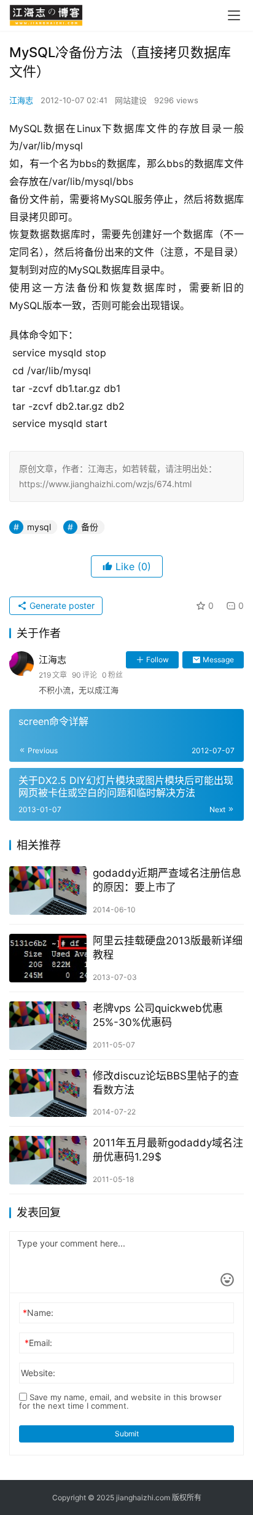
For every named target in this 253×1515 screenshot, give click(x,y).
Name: (38, 1312)
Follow (157, 659)
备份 (89, 527)
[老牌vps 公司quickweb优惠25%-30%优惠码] (48, 1025)
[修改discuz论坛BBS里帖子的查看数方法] (48, 1093)
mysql (39, 527)
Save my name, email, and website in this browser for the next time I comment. (120, 1401)
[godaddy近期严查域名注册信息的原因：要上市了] (48, 890)
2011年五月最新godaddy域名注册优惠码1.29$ (168, 1150)
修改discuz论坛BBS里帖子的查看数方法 (166, 1083)
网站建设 (131, 100)
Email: (38, 1342)
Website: (38, 1373)
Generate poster (61, 605)
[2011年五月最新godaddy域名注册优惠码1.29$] (48, 1160)
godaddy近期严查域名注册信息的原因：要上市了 (167, 880)
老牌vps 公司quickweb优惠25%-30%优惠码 (158, 1015)
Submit (127, 1433)
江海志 (21, 100)
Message (218, 659)
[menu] (234, 15)
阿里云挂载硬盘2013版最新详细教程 (168, 947)
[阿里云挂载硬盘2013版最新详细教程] (48, 958)
